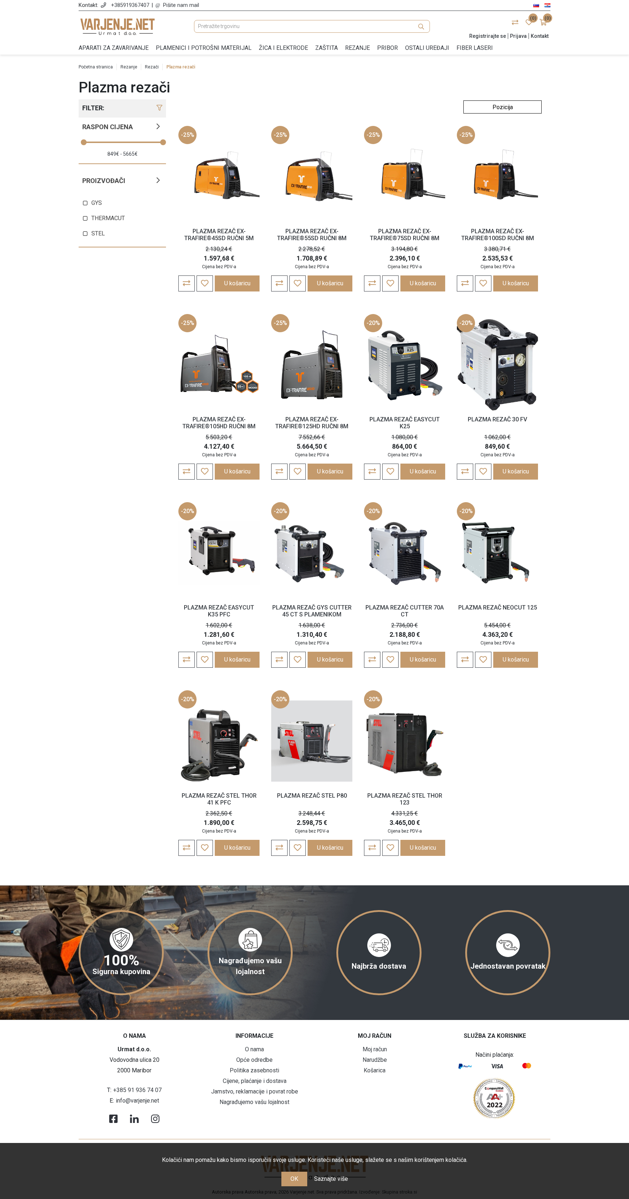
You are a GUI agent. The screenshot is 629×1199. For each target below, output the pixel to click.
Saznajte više (331, 1178)
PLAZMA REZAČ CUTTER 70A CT (404, 611)
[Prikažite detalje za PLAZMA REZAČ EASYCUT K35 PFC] (219, 553)
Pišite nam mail (181, 5)
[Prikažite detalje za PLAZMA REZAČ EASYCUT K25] (404, 365)
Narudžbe (375, 1059)
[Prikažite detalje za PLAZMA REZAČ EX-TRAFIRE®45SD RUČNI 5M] (219, 177)
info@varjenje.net (137, 1100)
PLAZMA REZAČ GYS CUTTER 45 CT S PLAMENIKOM (312, 611)
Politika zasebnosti (254, 1070)
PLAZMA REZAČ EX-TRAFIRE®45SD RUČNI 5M (219, 235)
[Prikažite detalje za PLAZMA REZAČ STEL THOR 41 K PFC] (219, 741)
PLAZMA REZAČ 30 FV (497, 419)
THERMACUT (108, 218)
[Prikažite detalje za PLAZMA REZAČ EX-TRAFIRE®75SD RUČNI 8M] (404, 177)
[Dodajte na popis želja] (205, 283)
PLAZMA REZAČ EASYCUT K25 (404, 423)
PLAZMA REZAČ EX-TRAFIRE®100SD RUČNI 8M (497, 235)
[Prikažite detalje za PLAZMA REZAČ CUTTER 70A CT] (404, 553)
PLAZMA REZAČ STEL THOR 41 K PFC (219, 799)
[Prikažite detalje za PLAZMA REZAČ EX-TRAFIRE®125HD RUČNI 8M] (311, 365)
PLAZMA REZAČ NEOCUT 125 (497, 607)
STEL (98, 233)
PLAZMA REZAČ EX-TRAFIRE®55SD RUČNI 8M (312, 235)
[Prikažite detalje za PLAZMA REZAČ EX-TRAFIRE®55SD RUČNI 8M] (311, 177)
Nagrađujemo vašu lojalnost (254, 1102)
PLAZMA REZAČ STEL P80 (312, 795)
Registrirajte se (487, 36)
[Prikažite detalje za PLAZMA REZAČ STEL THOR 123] (404, 741)
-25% (187, 134)
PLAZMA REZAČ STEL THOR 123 (404, 799)
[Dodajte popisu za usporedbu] (186, 283)
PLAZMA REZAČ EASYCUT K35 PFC (219, 611)
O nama (254, 1049)
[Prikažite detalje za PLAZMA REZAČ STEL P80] (311, 741)
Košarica (374, 1070)
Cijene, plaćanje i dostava (254, 1080)
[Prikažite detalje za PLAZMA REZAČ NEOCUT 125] (497, 553)
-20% (373, 322)
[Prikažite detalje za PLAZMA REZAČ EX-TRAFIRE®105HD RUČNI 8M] (219, 365)
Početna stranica (96, 67)
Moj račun (375, 1049)
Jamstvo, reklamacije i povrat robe (254, 1091)
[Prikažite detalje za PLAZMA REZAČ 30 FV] (497, 365)
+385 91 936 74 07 (137, 1090)
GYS (96, 202)
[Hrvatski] (547, 5)
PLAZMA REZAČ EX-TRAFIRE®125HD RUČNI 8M (311, 423)
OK (294, 1178)
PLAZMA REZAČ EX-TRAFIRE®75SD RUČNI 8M (404, 235)
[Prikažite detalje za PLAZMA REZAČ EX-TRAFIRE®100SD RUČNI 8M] (497, 177)
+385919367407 (130, 5)
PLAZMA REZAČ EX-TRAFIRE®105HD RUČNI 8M (219, 423)
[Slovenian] (536, 5)
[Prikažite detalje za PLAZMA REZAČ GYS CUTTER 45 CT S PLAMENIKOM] (311, 553)
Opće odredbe (254, 1059)
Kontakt (540, 36)
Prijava (518, 36)
